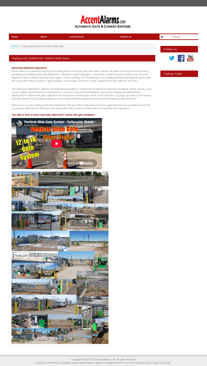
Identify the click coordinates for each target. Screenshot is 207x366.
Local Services (76, 36)
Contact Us (125, 36)
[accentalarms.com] (102, 21)
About (43, 36)
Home (14, 36)
